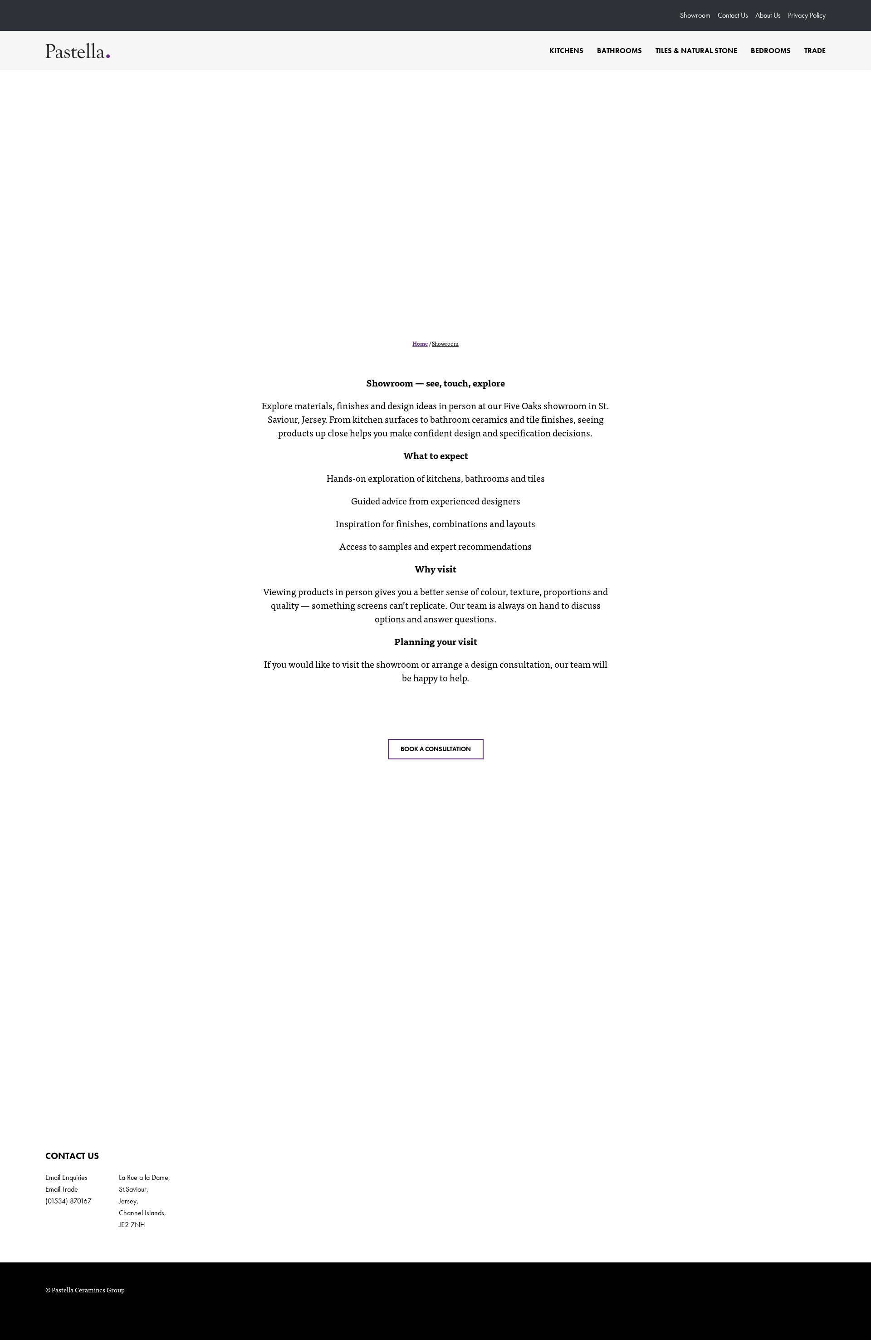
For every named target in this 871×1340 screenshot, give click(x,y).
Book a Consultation (436, 749)
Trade (815, 50)
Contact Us (733, 15)
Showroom (695, 15)
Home (420, 343)
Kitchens (566, 50)
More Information (436, 1066)
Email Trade (61, 1189)
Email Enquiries (66, 1177)
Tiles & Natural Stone (696, 50)
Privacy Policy (807, 15)
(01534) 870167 (68, 1201)
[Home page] (77, 51)
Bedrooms (771, 50)
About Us (768, 15)
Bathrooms (619, 50)
